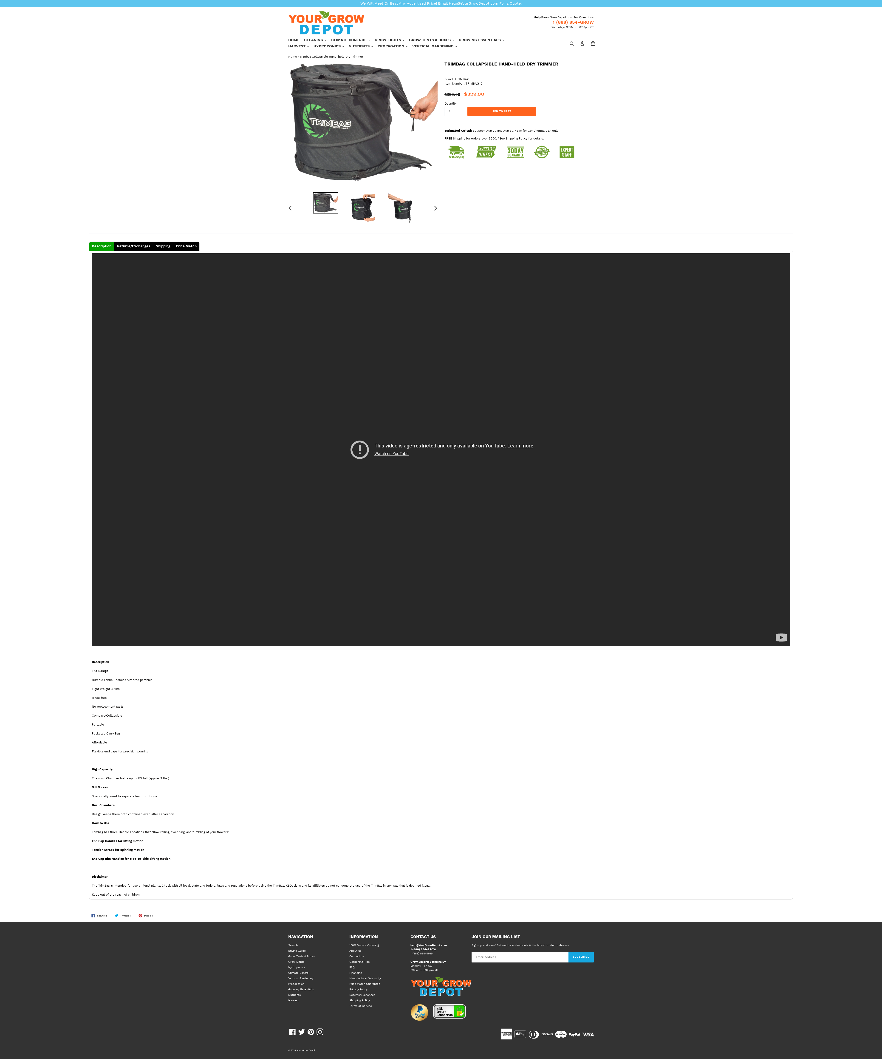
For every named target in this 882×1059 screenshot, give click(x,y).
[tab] (101, 246)
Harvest (301, 46)
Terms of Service (360, 1006)
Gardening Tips (359, 961)
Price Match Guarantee (364, 983)
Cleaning (317, 39)
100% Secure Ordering (364, 945)
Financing (355, 972)
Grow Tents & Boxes (434, 39)
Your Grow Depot (306, 1050)
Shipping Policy (359, 1000)
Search (293, 945)
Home (294, 40)
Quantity (450, 103)
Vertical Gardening (437, 46)
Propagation (395, 46)
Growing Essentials (484, 39)
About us (355, 950)
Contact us (356, 956)
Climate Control (353, 39)
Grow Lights (392, 39)
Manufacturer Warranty (365, 978)
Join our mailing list (496, 936)
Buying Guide (297, 950)
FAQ (352, 967)
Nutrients (363, 46)
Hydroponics (331, 46)
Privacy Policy (358, 989)
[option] (325, 202)
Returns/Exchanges (362, 994)
